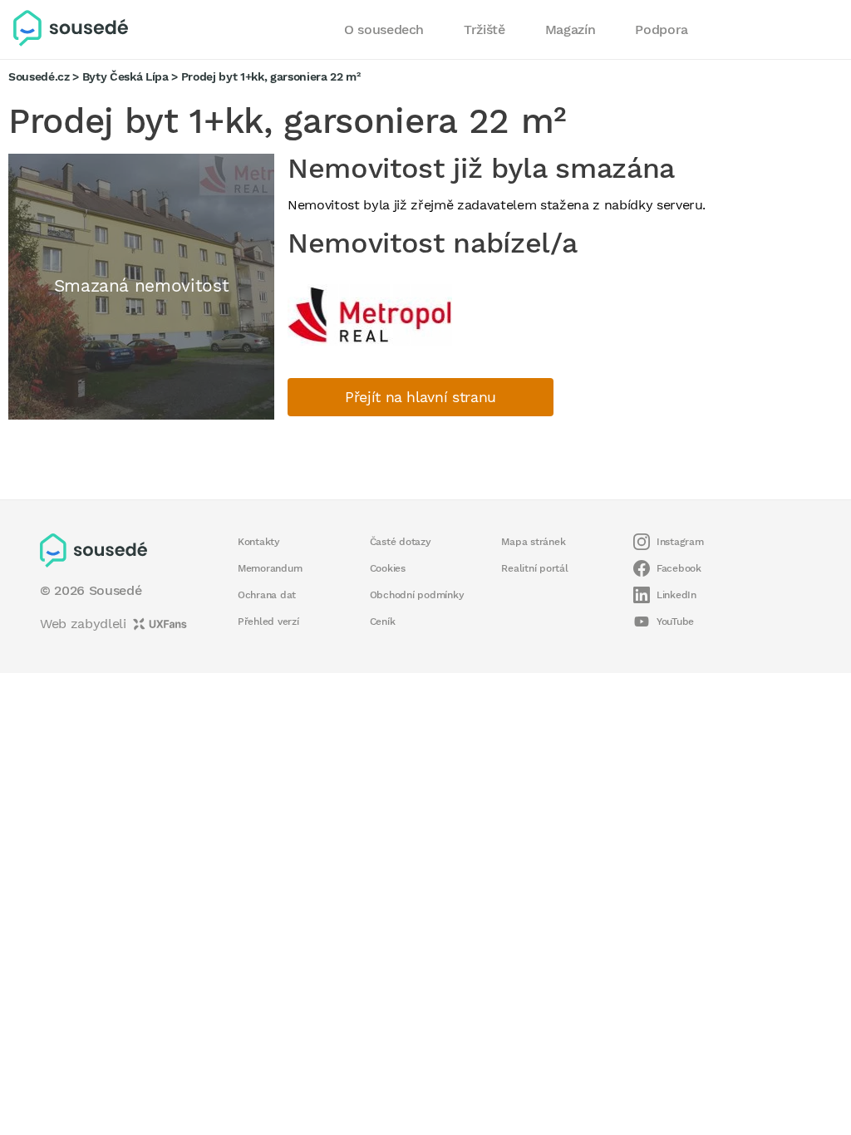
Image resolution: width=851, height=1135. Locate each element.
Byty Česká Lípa (125, 76)
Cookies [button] (388, 568)
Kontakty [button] (259, 542)
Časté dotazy (400, 542)
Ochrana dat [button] (267, 595)
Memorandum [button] (270, 568)
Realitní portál (534, 568)
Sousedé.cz (39, 76)
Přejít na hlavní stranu (420, 397)
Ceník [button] (383, 621)
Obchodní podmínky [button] (417, 595)
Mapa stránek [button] (533, 542)
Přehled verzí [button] (268, 621)
